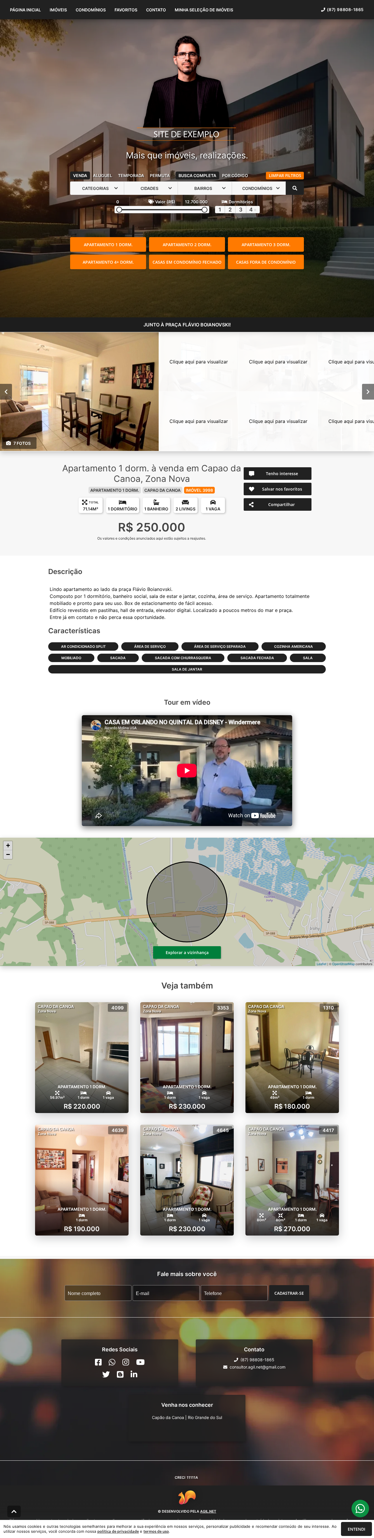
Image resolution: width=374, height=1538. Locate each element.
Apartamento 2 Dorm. (187, 244)
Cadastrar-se (289, 1293)
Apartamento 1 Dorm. (108, 244)
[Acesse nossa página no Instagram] (125, 1362)
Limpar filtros (285, 175)
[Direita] (368, 392)
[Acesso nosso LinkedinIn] (134, 1374)
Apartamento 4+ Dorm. (108, 262)
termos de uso (156, 1531)
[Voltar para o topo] (14, 1511)
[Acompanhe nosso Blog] (120, 1374)
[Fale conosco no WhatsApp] (112, 1362)
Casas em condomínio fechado (187, 262)
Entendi (356, 1529)
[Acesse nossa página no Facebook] (98, 1362)
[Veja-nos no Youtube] (140, 1362)
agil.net (208, 1511)
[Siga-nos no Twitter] (106, 1374)
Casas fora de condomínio (266, 262)
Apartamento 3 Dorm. (266, 244)
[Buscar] (295, 188)
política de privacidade (118, 1531)
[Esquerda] (6, 392)
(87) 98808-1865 (345, 9)
